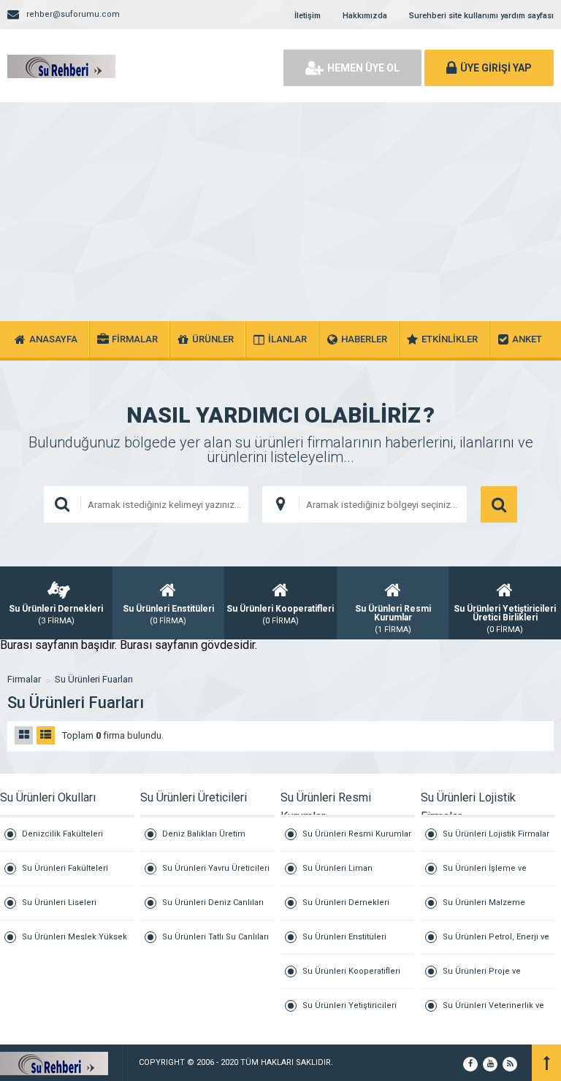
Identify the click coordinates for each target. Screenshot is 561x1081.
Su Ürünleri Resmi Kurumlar (356, 834)
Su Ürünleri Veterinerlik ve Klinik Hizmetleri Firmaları (493, 1012)
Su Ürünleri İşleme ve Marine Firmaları (485, 874)
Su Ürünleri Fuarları (94, 679)
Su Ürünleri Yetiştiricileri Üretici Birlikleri (349, 1012)
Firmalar (24, 679)
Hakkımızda (365, 15)
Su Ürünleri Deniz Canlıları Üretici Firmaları (213, 909)
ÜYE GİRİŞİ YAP (496, 68)
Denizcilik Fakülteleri (62, 834)
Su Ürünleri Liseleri (59, 902)
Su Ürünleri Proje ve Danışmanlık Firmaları (485, 977)
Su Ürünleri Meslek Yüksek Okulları (74, 943)
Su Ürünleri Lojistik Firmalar (496, 834)
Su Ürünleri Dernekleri (345, 902)
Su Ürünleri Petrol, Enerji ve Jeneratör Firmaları (496, 943)
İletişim (307, 15)
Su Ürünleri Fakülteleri (65, 868)
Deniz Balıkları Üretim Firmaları (203, 840)
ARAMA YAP (499, 504)
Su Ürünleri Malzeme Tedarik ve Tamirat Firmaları (496, 909)
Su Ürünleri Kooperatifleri (351, 971)
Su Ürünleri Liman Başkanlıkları (337, 874)
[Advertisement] (280, 211)
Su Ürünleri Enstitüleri (344, 937)
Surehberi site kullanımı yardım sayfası (481, 15)
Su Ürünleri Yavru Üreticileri (216, 868)
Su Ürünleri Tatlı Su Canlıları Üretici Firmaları (215, 943)
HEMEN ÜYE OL (363, 68)
